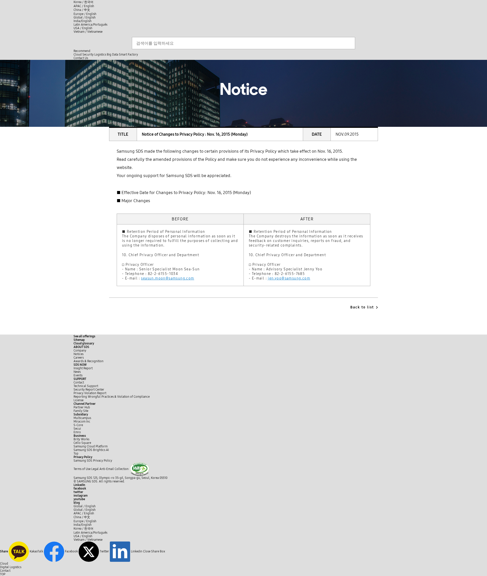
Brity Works (81, 439)
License (78, 400)
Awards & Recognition (88, 361)
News (77, 372)
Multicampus (82, 418)
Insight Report (83, 368)
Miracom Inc (82, 421)
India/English (83, 21)
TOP (2, 574)
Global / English (85, 17)
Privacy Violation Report (90, 393)
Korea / (83, 2)
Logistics (100, 54)
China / (82, 10)
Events (78, 375)
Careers (79, 357)
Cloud (78, 54)
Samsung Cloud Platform (91, 446)
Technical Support (86, 386)
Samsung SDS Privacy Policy (93, 460)
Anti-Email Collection (114, 469)
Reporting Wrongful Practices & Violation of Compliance (112, 396)
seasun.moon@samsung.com (167, 278)
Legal (95, 469)
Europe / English (85, 14)
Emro (77, 432)
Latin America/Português (90, 24)
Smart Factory (128, 54)
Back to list (362, 307)
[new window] (139, 469)
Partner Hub (82, 407)
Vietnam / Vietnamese (88, 31)
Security (88, 54)
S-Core (78, 425)
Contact (79, 382)
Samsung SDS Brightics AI (92, 450)
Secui (77, 428)
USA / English (83, 28)
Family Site (81, 411)
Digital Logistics (10, 567)
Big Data (112, 54)
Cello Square (82, 443)
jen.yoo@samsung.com (289, 278)
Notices (78, 354)
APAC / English (84, 6)
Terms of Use (82, 469)
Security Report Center (89, 389)
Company (80, 350)
